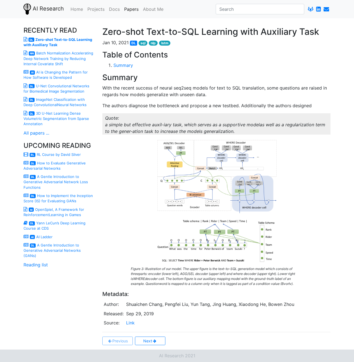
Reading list (36, 264)
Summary (123, 65)
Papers (131, 9)
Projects (96, 9)
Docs (114, 9)
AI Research (47, 8)
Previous (120, 341)
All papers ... (36, 133)
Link (130, 323)
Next (147, 341)
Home (77, 9)
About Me (153, 9)
